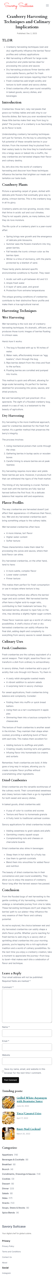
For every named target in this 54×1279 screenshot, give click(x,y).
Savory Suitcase (14, 1226)
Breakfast (9, 1164)
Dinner (8, 1188)
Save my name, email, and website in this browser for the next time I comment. (24, 1071)
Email (5, 1041)
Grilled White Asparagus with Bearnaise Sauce (32, 1099)
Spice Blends (10, 1212)
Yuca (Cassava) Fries (29, 1113)
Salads (7, 1193)
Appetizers (10, 1154)
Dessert (8, 1183)
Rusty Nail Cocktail (28, 1129)
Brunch (7, 1169)
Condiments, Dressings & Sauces (21, 1174)
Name (6, 1027)
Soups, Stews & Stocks (15, 1207)
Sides (7, 1198)
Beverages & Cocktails (15, 1159)
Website (6, 1055)
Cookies (8, 1178)
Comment (8, 987)
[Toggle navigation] (47, 5)
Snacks (8, 1203)
